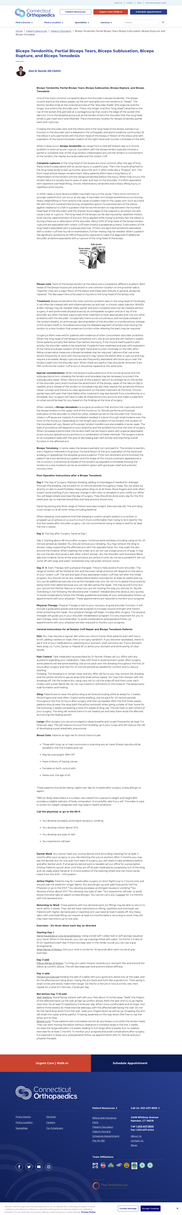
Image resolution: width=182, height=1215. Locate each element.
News (139, 3)
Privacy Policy (88, 1212)
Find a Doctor (23, 1116)
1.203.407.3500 (145, 1126)
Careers (130, 3)
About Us (118, 3)
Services (51, 1116)
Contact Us (137, 1140)
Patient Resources (36, 31)
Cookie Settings (128, 1208)
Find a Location (24, 1122)
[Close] (177, 1208)
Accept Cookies (150, 1208)
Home (19, 31)
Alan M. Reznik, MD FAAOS (45, 71)
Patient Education (61, 31)
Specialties (22, 1128)
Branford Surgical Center (156, 3)
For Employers (54, 1128)
